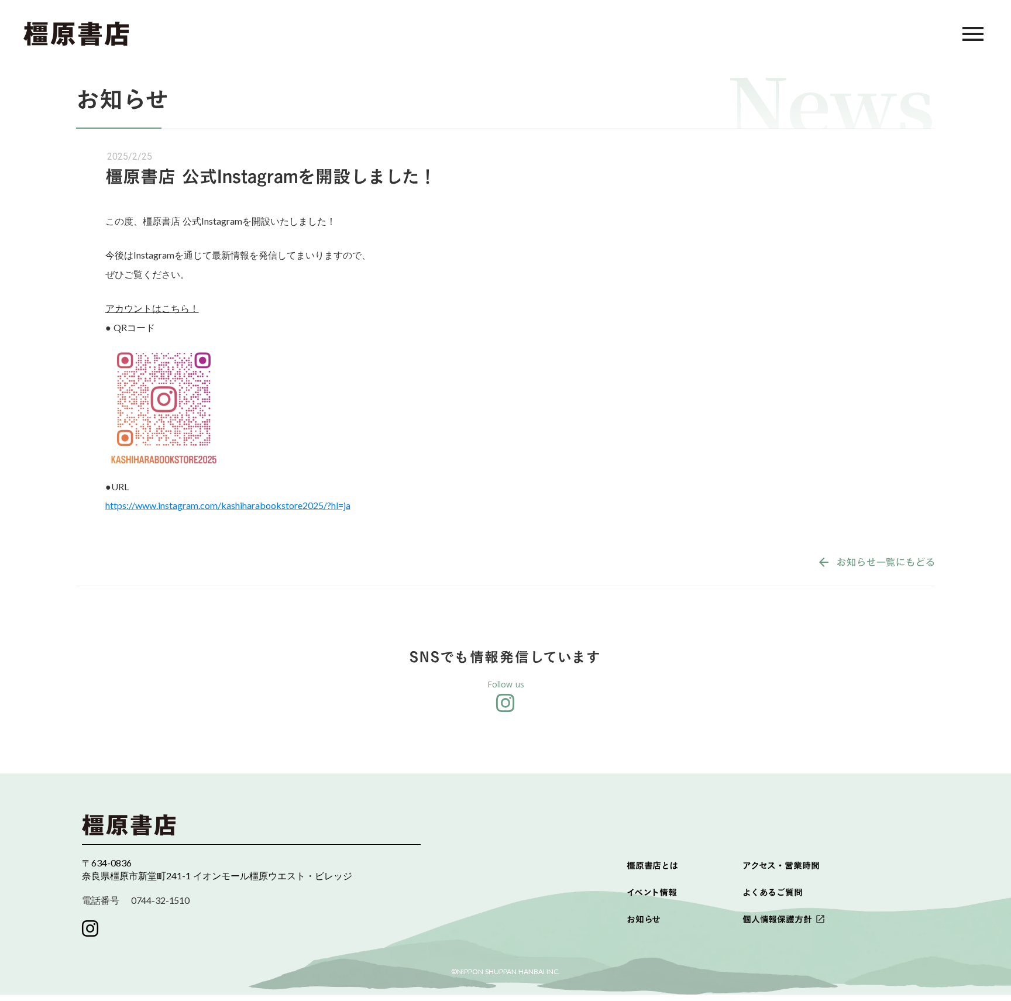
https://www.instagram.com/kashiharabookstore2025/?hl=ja (227, 505)
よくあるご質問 (772, 892)
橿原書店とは (652, 865)
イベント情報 (652, 892)
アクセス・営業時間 (781, 865)
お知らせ (644, 919)
